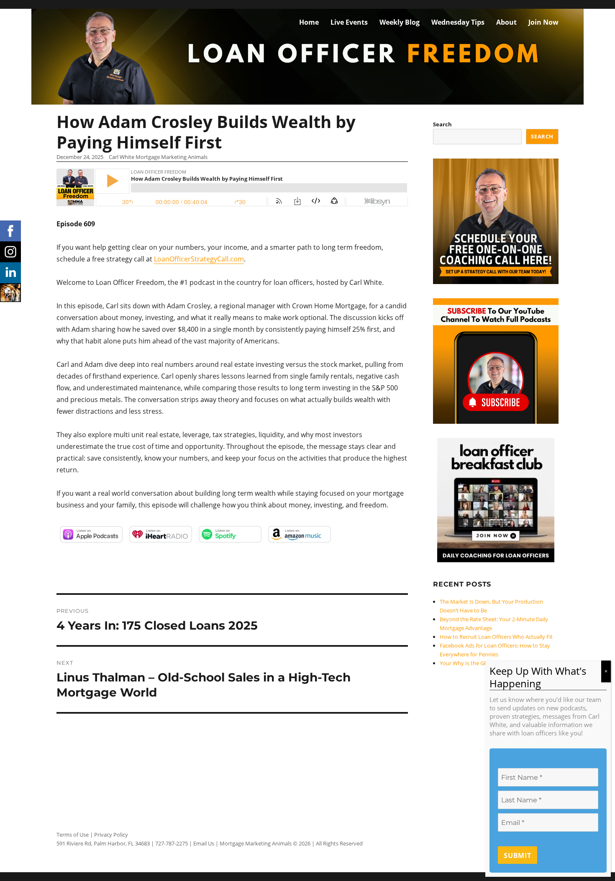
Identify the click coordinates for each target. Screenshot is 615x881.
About (506, 22)
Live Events (349, 22)
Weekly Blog (399, 22)
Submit (517, 856)
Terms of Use (72, 834)
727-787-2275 (171, 843)
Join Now (543, 22)
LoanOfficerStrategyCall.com (199, 259)
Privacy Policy (111, 834)
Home (309, 22)
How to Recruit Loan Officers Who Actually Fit (496, 636)
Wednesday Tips (457, 22)
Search (442, 124)
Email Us (203, 843)
